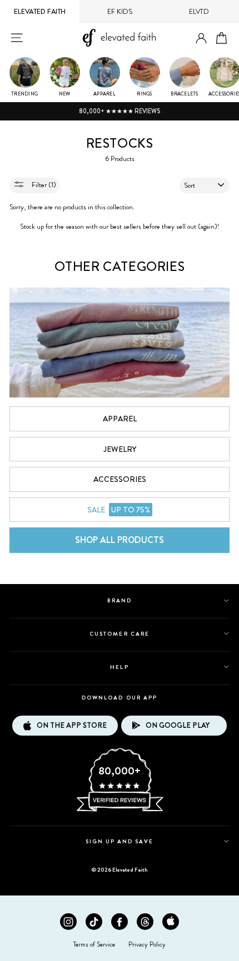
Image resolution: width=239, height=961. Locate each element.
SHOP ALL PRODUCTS (119, 540)
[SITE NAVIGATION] (16, 38)
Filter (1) (43, 185)
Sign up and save (120, 841)
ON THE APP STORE (72, 725)
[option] (119, 112)
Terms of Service (94, 944)
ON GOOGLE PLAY (178, 725)
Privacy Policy (147, 944)
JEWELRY (119, 449)
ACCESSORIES (119, 479)
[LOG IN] (201, 39)
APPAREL (120, 418)
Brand (119, 600)
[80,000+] (119, 811)
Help (119, 667)
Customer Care (119, 634)
